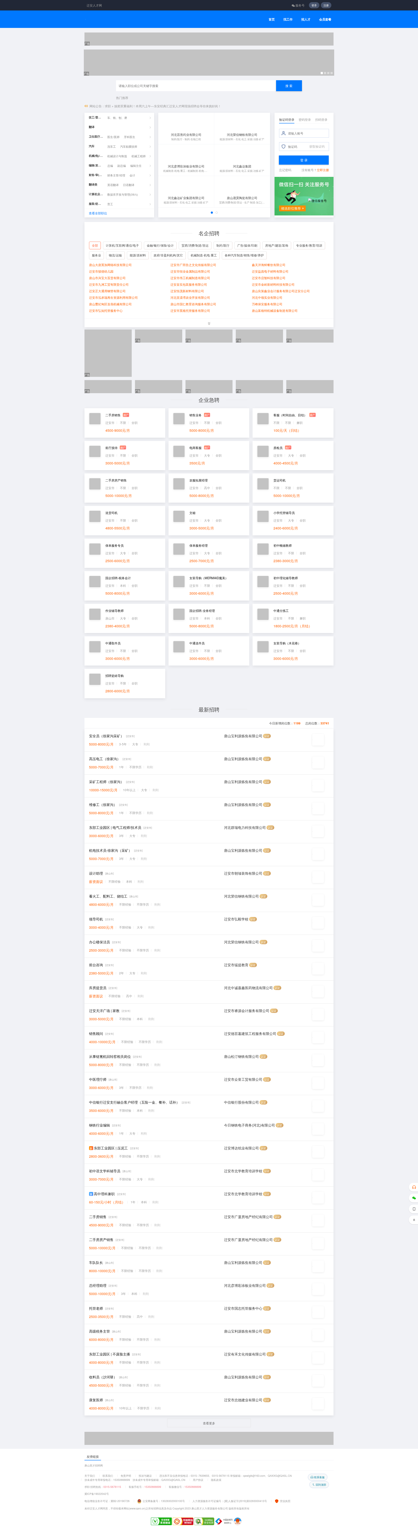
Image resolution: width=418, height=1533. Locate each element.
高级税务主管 (99, 1331)
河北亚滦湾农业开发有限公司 (190, 297)
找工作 (288, 19)
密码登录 (305, 119)
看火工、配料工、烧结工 (108, 896)
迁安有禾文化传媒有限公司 (245, 1354)
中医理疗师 (97, 1079)
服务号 (300, 5)
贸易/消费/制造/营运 (195, 245)
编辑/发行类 (96, 165)
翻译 (91, 127)
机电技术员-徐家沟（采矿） (110, 850)
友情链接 (93, 1456)
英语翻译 (113, 185)
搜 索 (288, 86)
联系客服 (319, 1477)
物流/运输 (115, 255)
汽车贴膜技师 (128, 146)
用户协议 (198, 1480)
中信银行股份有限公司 (241, 1102)
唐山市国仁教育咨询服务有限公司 (193, 304)
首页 (272, 19)
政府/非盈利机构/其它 (168, 255)
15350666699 (152, 1487)
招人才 (305, 19)
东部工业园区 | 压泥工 (111, 1148)
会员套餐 (325, 19)
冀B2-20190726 (120, 1501)
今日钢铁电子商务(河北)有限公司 (249, 1125)
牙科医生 (129, 137)
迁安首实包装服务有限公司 (188, 284)
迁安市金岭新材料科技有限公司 (273, 284)
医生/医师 (113, 137)
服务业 (96, 255)
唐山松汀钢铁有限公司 (241, 1056)
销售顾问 (96, 1033)
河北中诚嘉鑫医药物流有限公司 (248, 987)
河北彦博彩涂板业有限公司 (245, 1285)
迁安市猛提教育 (236, 964)
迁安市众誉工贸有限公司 (243, 1079)
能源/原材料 (138, 255)
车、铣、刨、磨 (117, 117)
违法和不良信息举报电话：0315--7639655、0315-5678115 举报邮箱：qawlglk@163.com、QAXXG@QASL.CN (225, 1475)
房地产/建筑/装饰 (276, 245)
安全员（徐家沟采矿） (106, 735)
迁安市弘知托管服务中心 (106, 310)
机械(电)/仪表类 (96, 155)
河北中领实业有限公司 (267, 297)
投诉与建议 (145, 1475)
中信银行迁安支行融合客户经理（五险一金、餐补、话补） (134, 1102)
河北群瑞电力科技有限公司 (245, 827)
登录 (314, 5)
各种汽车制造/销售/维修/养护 (244, 255)
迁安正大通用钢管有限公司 (107, 291)
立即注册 (323, 170)
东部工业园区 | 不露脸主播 (109, 1354)
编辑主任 (136, 165)
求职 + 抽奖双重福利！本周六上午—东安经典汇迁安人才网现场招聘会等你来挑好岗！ (163, 106)
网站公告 (95, 106)
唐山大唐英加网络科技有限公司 (110, 265)
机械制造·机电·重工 (204, 255)
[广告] (209, 39)
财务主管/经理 (116, 175)
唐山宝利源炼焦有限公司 (243, 735)
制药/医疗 (222, 245)
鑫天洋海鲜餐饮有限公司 (268, 265)
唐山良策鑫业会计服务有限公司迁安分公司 (281, 291)
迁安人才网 (94, 5)
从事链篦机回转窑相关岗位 (110, 1056)
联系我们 (108, 1475)
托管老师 (96, 1308)
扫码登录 (321, 119)
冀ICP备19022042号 (96, 1493)
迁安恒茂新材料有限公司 (187, 291)
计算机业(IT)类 (96, 194)
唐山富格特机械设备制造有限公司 (275, 310)
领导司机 (96, 919)
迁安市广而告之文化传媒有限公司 (193, 265)
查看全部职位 (98, 213)
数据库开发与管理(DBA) (122, 194)
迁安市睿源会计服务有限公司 (246, 1010)
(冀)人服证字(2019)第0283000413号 (245, 1501)
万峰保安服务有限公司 (267, 304)
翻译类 (93, 184)
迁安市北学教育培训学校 (243, 1170)
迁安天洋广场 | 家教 (104, 1010)
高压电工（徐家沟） (104, 758)
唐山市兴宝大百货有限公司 (107, 278)
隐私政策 (216, 1480)
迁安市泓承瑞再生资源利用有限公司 (113, 297)
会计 (132, 175)
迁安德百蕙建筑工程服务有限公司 (250, 1033)
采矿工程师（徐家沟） (106, 781)
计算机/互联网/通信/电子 (122, 245)
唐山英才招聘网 (93, 1465)
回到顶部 (321, 1484)
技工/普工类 (96, 117)
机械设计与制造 (117, 156)
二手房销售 (97, 1216)
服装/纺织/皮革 (96, 203)
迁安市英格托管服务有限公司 (190, 310)
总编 (110, 165)
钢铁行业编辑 (99, 1125)
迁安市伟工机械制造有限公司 (190, 278)
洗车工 (111, 146)
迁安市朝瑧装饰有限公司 (243, 873)
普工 (110, 204)
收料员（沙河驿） (103, 1376)
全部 (95, 245)
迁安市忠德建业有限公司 (243, 1399)
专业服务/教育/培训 (309, 245)
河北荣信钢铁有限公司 (241, 896)
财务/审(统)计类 (96, 175)
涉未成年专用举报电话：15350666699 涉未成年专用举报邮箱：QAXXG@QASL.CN (134, 1480)
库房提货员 (97, 987)
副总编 (121, 165)
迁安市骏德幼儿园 (101, 271)
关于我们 (89, 1475)
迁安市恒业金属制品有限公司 (190, 271)
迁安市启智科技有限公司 (268, 278)
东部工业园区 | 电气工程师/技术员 (115, 827)
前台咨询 (96, 964)
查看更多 (209, 1423)
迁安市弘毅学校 (236, 919)
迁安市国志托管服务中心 (243, 1308)
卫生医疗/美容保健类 (96, 136)
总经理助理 (97, 1285)
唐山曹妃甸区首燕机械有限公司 (110, 304)
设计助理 (96, 873)
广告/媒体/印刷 (247, 245)
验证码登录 (286, 119)
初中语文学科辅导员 (104, 1170)
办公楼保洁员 (99, 941)
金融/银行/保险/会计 (160, 245)
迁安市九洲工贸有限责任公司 (109, 284)
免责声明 (126, 1475)
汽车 (91, 146)
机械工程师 (138, 156)
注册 (326, 5)
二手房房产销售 (101, 1239)
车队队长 (96, 1262)
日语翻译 (128, 185)
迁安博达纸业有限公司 (241, 1148)
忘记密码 (285, 170)
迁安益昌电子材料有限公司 (270, 271)
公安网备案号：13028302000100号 (164, 1501)
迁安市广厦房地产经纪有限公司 (248, 1216)
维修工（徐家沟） (103, 804)
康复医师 (96, 1399)
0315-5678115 (112, 1487)
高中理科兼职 (104, 1193)
